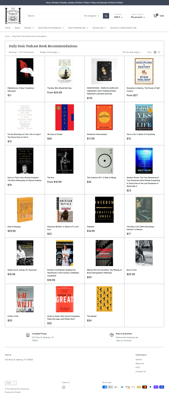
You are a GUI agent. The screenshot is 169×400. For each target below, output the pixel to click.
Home (7, 28)
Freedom (90, 227)
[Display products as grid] (155, 52)
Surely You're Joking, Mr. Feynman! (22, 270)
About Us (140, 363)
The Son (50, 177)
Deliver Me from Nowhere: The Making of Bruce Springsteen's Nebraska (104, 271)
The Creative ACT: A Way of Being (101, 177)
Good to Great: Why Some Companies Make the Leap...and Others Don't (63, 317)
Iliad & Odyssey (14, 227)
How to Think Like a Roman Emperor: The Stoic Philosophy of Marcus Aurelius (24, 179)
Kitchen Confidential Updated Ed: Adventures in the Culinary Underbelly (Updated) (63, 273)
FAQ (138, 367)
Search (139, 359)
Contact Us (141, 371)
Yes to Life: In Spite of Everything (141, 134)
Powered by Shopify (13, 392)
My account (137, 17)
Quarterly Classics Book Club (123, 28)
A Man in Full (13, 316)
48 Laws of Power (54, 134)
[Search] (106, 16)
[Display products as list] (159, 52)
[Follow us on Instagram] (63, 387)
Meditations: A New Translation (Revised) (21, 89)
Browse (27, 28)
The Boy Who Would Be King (59, 88)
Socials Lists (98, 28)
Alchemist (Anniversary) (97, 134)
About (17, 28)
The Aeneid (91, 316)
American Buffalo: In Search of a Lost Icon (63, 228)
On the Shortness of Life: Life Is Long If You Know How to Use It (24, 135)
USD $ (8, 383)
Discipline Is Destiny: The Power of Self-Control (143, 89)
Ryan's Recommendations (49, 28)
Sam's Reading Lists (76, 28)
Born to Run (132, 270)
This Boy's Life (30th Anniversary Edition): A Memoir (140, 228)
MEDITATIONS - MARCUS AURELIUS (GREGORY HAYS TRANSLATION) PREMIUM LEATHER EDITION (102, 91)
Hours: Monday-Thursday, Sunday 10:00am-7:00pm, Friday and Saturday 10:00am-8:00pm (84, 2)
